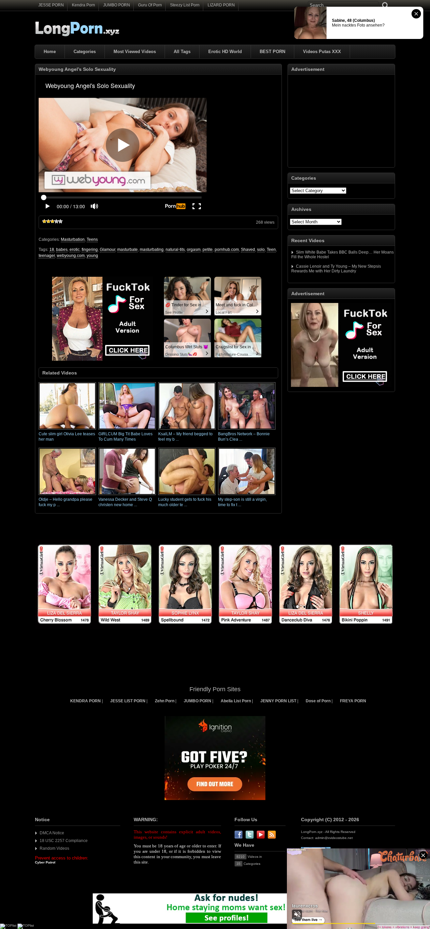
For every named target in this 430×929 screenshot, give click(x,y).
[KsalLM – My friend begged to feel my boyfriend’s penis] (187, 430)
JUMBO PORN (116, 5)
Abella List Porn (236, 701)
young (92, 255)
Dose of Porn (318, 701)
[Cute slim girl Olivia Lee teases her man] (67, 430)
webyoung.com (71, 255)
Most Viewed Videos (135, 51)
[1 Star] (44, 221)
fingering (90, 249)
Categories (85, 51)
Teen (271, 249)
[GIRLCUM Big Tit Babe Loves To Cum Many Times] (127, 430)
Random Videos (54, 848)
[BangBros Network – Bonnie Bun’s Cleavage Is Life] (246, 430)
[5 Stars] (60, 221)
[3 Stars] (52, 221)
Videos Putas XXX (322, 51)
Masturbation (73, 239)
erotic (75, 249)
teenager (47, 255)
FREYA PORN (353, 701)
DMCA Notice (52, 833)
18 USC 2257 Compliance (64, 840)
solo (261, 249)
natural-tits (175, 249)
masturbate (127, 249)
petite (208, 249)
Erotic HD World (225, 51)
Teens (92, 239)
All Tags (182, 51)
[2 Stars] (48, 221)
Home (50, 51)
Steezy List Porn (185, 5)
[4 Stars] (56, 221)
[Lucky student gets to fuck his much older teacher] (187, 495)
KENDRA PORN (85, 701)
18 (51, 249)
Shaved (248, 249)
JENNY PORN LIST (278, 701)
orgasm (194, 249)
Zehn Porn (164, 701)
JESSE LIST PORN (127, 701)
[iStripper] (215, 627)
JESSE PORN (51, 5)
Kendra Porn (83, 5)
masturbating (152, 249)
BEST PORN (272, 51)
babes (62, 249)
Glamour (107, 249)
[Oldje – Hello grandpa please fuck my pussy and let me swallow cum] (67, 495)
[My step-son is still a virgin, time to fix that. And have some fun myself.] (246, 495)
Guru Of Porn (150, 5)
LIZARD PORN (221, 5)
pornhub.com (227, 249)
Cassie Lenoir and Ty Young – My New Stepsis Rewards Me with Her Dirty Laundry (336, 268)
